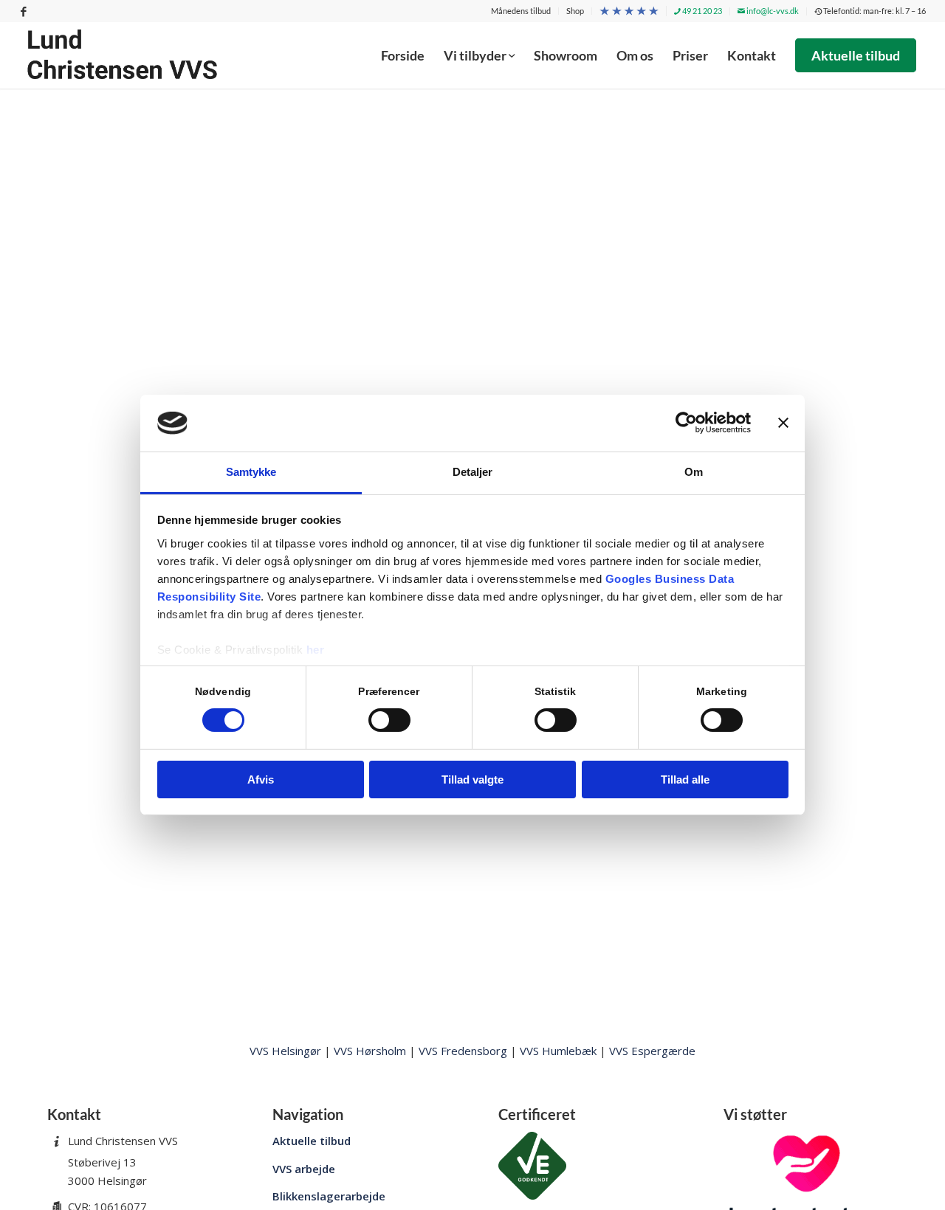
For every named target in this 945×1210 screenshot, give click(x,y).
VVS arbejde (303, 1168)
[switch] (389, 720)
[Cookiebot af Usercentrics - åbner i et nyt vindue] (686, 423)
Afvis (260, 779)
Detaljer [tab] (473, 472)
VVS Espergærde (652, 1050)
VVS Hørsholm (370, 1050)
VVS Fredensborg (463, 1050)
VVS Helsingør (285, 1050)
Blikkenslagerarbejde (328, 1196)
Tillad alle (685, 779)
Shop (575, 10)
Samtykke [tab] (251, 472)
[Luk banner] (783, 423)
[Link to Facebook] (24, 11)
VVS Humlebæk (558, 1050)
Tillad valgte (472, 779)
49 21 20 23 (701, 10)
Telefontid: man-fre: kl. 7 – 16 (874, 10)
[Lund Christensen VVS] (122, 55)
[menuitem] (521, 11)
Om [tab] (693, 472)
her (315, 649)
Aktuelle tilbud (311, 1140)
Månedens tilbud (521, 10)
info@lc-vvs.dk (772, 10)
